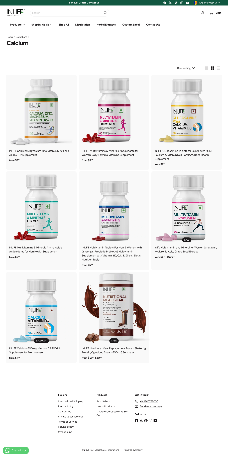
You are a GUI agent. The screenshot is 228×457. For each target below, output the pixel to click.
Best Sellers (103, 401)
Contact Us (153, 24)
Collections (21, 36)
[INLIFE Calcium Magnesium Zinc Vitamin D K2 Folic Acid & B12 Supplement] (41, 120)
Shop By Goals (40, 24)
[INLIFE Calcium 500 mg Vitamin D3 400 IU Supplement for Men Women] (41, 317)
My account (65, 432)
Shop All (64, 24)
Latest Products (105, 406)
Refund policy (66, 426)
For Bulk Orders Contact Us (84, 2)
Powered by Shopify (133, 449)
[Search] (105, 13)
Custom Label (131, 24)
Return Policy (65, 406)
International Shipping (70, 401)
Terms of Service (67, 421)
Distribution (82, 24)
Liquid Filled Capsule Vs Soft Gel (112, 413)
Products (16, 24)
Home (10, 36)
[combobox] (69, 13)
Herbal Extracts (106, 24)
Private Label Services (70, 416)
